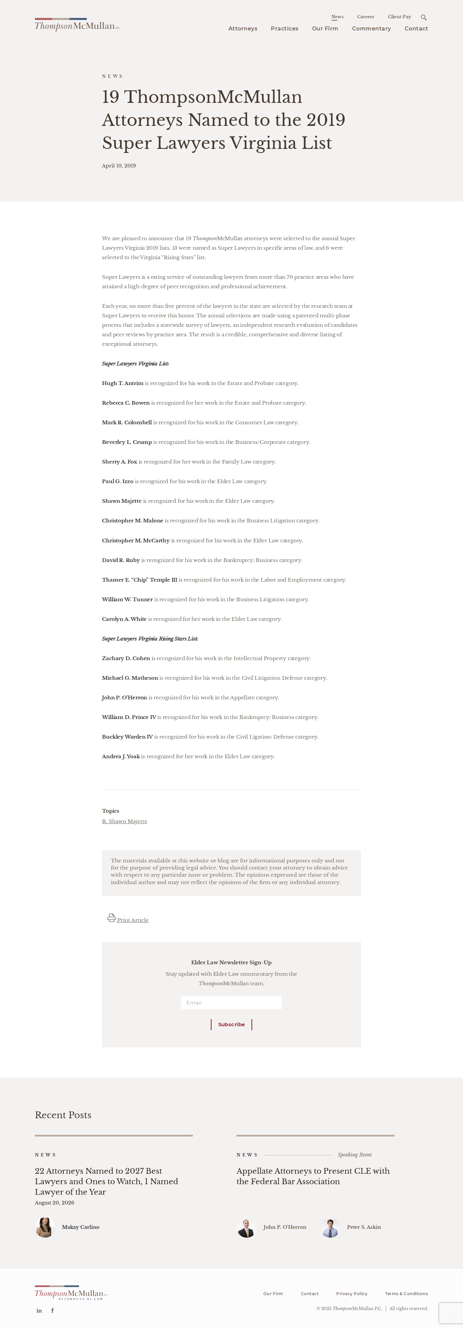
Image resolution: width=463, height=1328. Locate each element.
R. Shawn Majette (124, 821)
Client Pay (399, 16)
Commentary (371, 28)
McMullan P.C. (357, 1308)
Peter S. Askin (364, 1227)
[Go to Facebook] (52, 1311)
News (337, 16)
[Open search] (424, 17)
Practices (285, 28)
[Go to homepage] (77, 23)
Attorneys (243, 28)
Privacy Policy (351, 1293)
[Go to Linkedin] (39, 1311)
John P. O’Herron (285, 1227)
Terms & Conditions (406, 1293)
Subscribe (231, 1024)
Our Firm (325, 28)
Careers (366, 16)
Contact (416, 28)
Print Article (132, 920)
